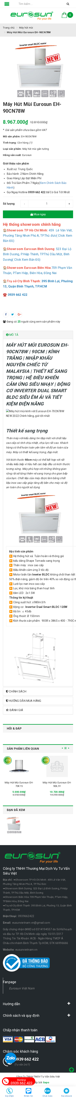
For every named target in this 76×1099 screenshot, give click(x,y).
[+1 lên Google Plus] (19, 315)
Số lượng (9, 203)
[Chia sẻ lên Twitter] (13, 315)
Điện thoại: (10, 916)
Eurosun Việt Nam (21, 988)
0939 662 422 (27, 1059)
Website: (8, 949)
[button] (38, 335)
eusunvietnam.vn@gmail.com (31, 922)
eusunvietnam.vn (26, 949)
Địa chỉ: (7, 879)
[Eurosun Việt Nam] (31, 16)
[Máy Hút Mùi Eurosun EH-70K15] (19, 766)
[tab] (38, 335)
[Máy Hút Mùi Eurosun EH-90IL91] (57, 766)
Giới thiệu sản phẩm (16, 163)
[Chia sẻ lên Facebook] (6, 315)
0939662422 (26, 916)
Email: (7, 922)
